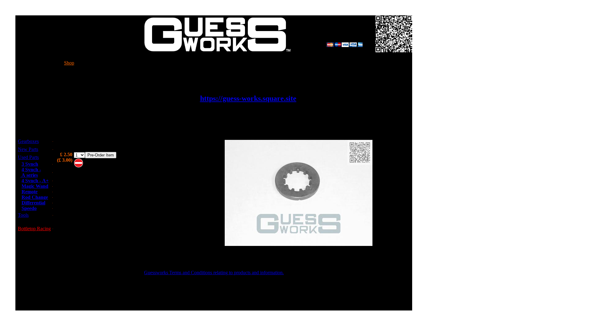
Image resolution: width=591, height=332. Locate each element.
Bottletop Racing (34, 228)
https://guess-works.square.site (248, 98)
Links (340, 62)
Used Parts (28, 157)
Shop (69, 62)
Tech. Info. (124, 62)
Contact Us (199, 62)
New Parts (28, 149)
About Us (274, 62)
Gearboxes (28, 141)
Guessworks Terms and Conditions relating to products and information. (214, 272)
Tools (23, 215)
